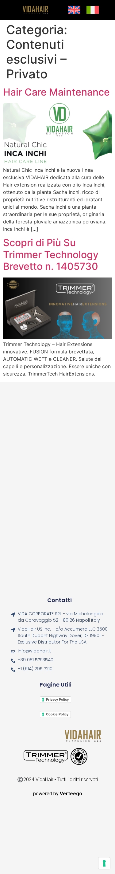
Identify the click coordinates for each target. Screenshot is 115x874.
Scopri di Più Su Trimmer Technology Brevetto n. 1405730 (50, 254)
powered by (57, 794)
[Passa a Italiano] (92, 10)
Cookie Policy (57, 714)
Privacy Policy (57, 699)
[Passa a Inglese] (74, 10)
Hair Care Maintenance (56, 92)
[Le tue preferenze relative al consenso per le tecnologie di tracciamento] (104, 863)
